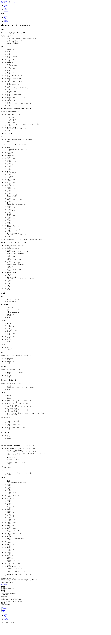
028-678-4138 (4, 584)
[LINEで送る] (2, 607)
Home (5, 5)
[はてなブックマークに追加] (3, 611)
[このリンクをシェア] (3, 608)
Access (5, 9)
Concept (6, 11)
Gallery (5, 8)
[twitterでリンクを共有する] (3, 610)
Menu (5, 6)
